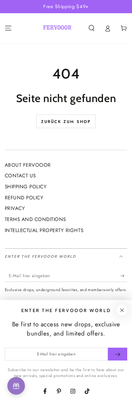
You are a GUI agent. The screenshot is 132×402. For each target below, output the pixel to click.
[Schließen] (122, 310)
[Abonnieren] (124, 275)
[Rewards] (16, 386)
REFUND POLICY (24, 197)
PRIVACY (15, 208)
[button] (91, 28)
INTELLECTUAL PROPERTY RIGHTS (44, 230)
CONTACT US (20, 175)
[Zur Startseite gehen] (57, 28)
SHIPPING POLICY (26, 186)
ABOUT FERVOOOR (28, 165)
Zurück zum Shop (66, 121)
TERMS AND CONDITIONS (35, 219)
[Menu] (8, 28)
